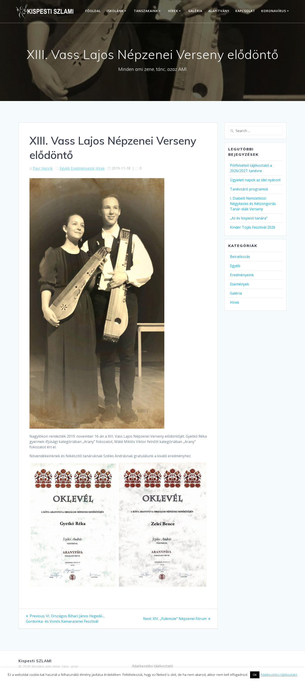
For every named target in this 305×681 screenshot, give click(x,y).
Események (239, 284)
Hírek (173, 11)
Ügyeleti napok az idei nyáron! (255, 179)
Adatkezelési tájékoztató (152, 666)
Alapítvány (218, 11)
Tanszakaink (146, 11)
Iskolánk (115, 11)
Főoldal (93, 11)
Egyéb (65, 168)
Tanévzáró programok (249, 189)
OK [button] (255, 675)
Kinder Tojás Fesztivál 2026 (252, 227)
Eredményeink (83, 168)
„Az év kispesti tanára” (248, 218)
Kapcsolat (245, 11)
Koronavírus (273, 11)
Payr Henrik (43, 168)
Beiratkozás (240, 256)
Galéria (195, 11)
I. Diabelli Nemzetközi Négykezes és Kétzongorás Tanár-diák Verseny (253, 203)
